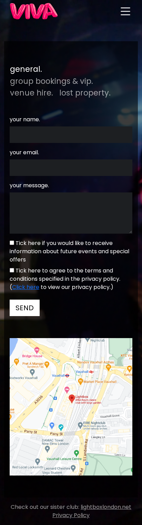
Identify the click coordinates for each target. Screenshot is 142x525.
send (25, 308)
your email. (24, 152)
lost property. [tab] (85, 92)
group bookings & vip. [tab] (51, 81)
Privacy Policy (71, 515)
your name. (25, 119)
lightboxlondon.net (106, 507)
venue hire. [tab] (31, 92)
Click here (25, 287)
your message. (29, 185)
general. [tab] (26, 69)
